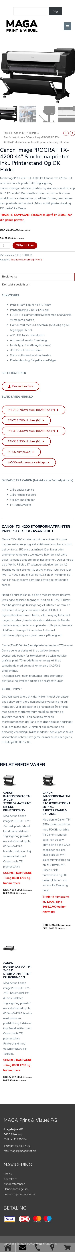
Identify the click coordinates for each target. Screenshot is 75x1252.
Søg (55, 11)
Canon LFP (20, 133)
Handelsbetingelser (16, 1189)
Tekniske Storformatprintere (26, 259)
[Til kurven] (67, 1247)
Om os (8, 1174)
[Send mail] (22, 1247)
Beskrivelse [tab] (9, 276)
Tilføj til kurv (25, 245)
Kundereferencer (14, 1184)
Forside (8, 133)
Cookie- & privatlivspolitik (19, 1194)
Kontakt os (10, 1179)
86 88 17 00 (22, 1146)
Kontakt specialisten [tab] (16, 284)
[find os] (52, 1247)
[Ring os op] (37, 1247)
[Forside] (8, 1247)
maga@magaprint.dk (23, 1151)
